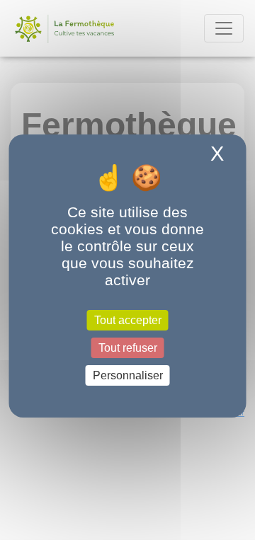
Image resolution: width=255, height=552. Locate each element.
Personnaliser (128, 375)
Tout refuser (127, 348)
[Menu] (224, 28)
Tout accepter (128, 320)
